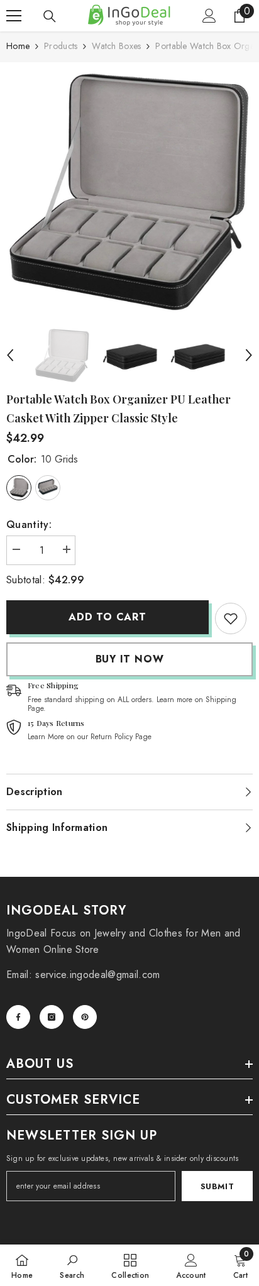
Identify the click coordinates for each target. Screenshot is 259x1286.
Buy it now (130, 659)
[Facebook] (18, 1017)
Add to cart (107, 617)
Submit (217, 1186)
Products (60, 46)
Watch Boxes (116, 46)
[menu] (13, 15)
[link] (230, 618)
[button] (10, 355)
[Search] (49, 16)
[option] (129, 192)
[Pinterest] (85, 1017)
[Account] (209, 16)
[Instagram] (51, 1017)
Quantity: (29, 524)
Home (18, 46)
